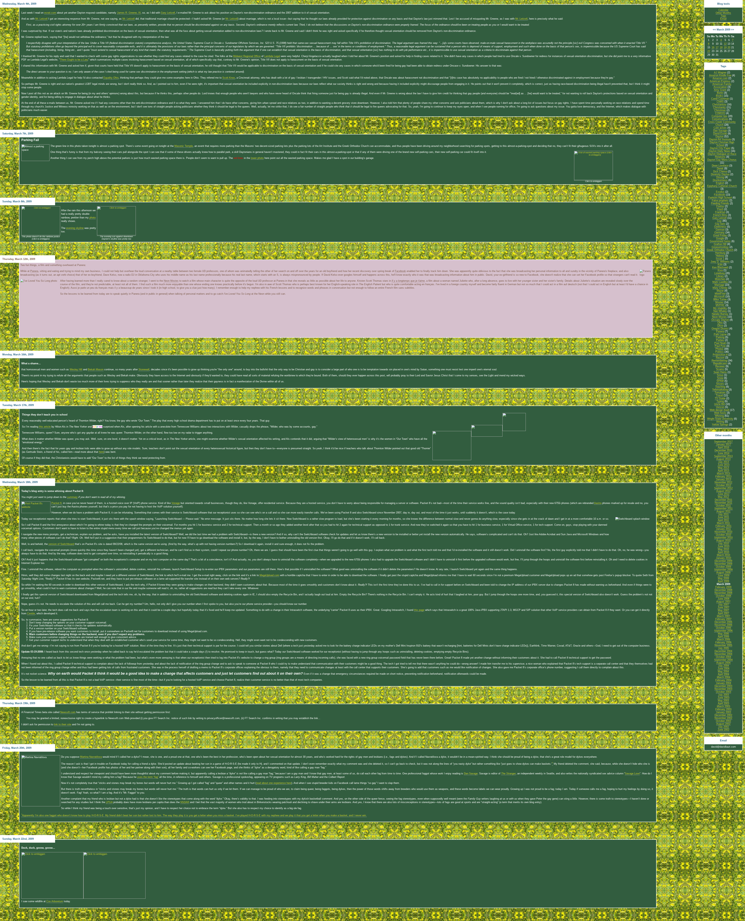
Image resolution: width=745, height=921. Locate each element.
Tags (723, 15)
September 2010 (723, 537)
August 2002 (723, 723)
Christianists (719, 104)
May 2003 (723, 700)
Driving (720, 177)
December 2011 (723, 499)
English (720, 183)
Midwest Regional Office (247, 56)
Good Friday (720, 235)
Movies (719, 302)
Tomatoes (720, 392)
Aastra (597, 503)
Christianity (719, 107)
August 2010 (723, 540)
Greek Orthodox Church (720, 249)
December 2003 (723, 686)
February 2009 (723, 587)
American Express (720, 81)
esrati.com (50, 12)
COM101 (720, 113)
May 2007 (723, 610)
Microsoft (719, 296)
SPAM (720, 380)
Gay (719, 220)
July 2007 (723, 604)
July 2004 (723, 665)
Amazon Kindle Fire (720, 75)
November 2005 (723, 645)
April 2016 (723, 447)
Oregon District (720, 328)
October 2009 (723, 566)
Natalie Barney (720, 313)
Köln (720, 264)
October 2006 (723, 627)
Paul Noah (720, 343)
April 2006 (723, 636)
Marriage (719, 284)
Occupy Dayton (720, 319)
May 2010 (723, 549)
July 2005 (723, 648)
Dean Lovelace (720, 165)
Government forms (720, 241)
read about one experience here (273, 783)
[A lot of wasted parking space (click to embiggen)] (593, 179)
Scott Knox (228, 77)
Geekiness (720, 226)
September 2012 (723, 488)
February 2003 (723, 709)
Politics (719, 351)
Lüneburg (719, 273)
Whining (719, 415)
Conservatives (720, 119)
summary (72, 497)
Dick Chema (720, 171)
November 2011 (723, 502)
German (720, 229)
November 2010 (723, 531)
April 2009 (723, 581)
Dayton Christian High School (722, 144)
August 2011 (723, 511)
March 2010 (723, 555)
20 (729, 47)
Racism (720, 357)
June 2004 (723, 668)
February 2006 (723, 642)
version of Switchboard (61, 544)
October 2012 (723, 485)
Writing (720, 421)
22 (708, 51)
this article (45, 426)
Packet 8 (56, 503)
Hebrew (720, 255)
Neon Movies (171, 280)
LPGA (109, 802)
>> (732, 29)
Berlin (720, 92)
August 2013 (723, 459)
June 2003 (723, 697)
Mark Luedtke (720, 281)
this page (419, 610)
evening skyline (75, 228)
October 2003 (723, 691)
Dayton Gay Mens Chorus (721, 159)
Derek (720, 168)
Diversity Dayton (720, 174)
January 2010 (723, 558)
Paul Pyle (720, 346)
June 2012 (723, 494)
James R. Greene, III (129, 12)
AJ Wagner (720, 72)
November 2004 (723, 654)
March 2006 (723, 639)
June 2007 (723, 607)
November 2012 (723, 482)
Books (719, 95)
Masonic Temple (183, 146)
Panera (34, 271)
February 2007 (723, 619)
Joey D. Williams (720, 261)
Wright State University (720, 418)
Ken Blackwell (720, 267)
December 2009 (723, 560)
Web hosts (720, 412)
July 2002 (723, 726)
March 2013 (723, 473)
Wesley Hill (76, 369)
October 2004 (723, 656)
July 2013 (723, 461)
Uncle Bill (719, 404)
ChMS (720, 101)
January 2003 (723, 712)
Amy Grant (720, 89)
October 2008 (723, 595)
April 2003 (723, 703)
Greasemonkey (720, 247)
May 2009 (723, 578)
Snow (720, 378)
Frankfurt (720, 212)
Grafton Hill (720, 244)
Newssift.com (67, 712)
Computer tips (719, 116)
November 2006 (723, 624)
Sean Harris (720, 372)
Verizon (720, 407)
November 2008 (723, 592)
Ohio (720, 322)
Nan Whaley (720, 311)
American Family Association (721, 85)
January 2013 (723, 479)
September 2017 (723, 441)
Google (720, 238)
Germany (719, 232)
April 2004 (723, 674)
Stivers (720, 383)
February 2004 (723, 680)
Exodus (720, 191)
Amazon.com (720, 78)
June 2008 (723, 598)
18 (721, 47)
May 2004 (723, 671)
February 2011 (723, 526)
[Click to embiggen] (40, 234)
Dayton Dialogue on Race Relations (722, 155)
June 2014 (723, 453)
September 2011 (723, 508)
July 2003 (723, 694)
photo (92, 217)
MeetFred (720, 293)
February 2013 (723, 476)
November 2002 (723, 718)
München (720, 279)
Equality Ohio (111, 77)
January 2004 (723, 683)
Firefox (720, 206)
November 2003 (723, 688)
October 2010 (723, 534)
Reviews (720, 366)
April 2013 (723, 470)
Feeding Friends (720, 203)
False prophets (720, 200)
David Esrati (720, 133)
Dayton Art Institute (720, 139)
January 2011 (723, 528)
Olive (720, 325)
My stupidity (720, 308)
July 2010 (723, 543)
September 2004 (723, 659)
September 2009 (723, 569)
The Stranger (508, 773)
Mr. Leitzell (41, 18)
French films (720, 215)
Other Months (723, 12)
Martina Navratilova (91, 756)
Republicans (720, 363)
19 (725, 47)
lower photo (257, 158)
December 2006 (723, 622)
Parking (720, 337)
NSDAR (184, 802)
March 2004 (723, 677)
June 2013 (723, 464)
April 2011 (723, 520)
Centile (31, 613)
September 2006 (723, 630)
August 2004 (723, 662)
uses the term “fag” (148, 777)
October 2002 (723, 720)
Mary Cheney (720, 287)
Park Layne (720, 334)
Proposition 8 (720, 354)
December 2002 (723, 715)
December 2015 (723, 450)
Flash (720, 209)
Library (720, 276)
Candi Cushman (720, 98)
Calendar (723, 10)
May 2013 (723, 467)
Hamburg (720, 252)
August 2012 (723, 491)
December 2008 (723, 590)
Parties (720, 340)
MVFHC (720, 305)
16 (713, 47)
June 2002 (723, 729)
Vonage (176, 503)
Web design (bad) (719, 410)
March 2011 (723, 523)
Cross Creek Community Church (722, 123)
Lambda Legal (272, 56)
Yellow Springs (720, 424)
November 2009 (723, 563)
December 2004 (723, 651)
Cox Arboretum (54, 901)
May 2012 (723, 496)
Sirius (720, 375)
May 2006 (723, 633)
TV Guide (720, 398)
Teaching (720, 386)
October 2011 (723, 505)
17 (717, 47)
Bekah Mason (95, 369)
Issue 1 (720, 258)
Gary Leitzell (168, 12)
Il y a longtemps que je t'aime (408, 280)
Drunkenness (720, 180)
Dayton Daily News (719, 151)
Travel (719, 395)
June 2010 (723, 546)
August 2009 (723, 572)
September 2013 (723, 456)
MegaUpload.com (269, 575)
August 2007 (723, 601)
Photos (719, 348)
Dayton (719, 136)
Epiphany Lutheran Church (722, 185)
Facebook (400, 271)
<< (714, 29)
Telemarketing (720, 389)
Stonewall (144, 369)
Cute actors (720, 127)
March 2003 (723, 706)
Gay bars (720, 223)
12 (725, 43)
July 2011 (723, 514)
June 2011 (723, 517)
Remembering (719, 360)
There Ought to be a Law (73, 59)
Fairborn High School (720, 197)
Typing (720, 401)
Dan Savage (471, 773)
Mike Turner (720, 299)
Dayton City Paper (720, 148)
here (101, 451)
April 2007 (723, 613)
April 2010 (723, 552)
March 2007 (723, 616)
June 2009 (723, 575)
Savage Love (632, 773)
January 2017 (723, 444)
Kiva (720, 270)
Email (723, 18)
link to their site (62, 724)
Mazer (720, 290)
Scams (720, 369)
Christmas (720, 110)
